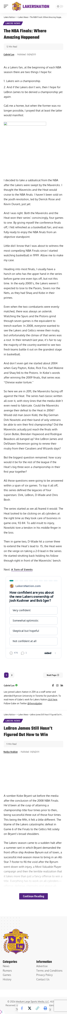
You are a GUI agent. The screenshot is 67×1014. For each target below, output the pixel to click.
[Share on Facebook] (22, 1008)
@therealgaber (34, 703)
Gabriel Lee (9, 54)
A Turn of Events (22, 569)
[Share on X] (30, 1008)
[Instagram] (57, 685)
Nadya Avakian (11, 751)
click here (52, 699)
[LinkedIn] (61, 685)
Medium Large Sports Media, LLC (32, 1001)
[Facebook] (53, 685)
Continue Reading (33, 896)
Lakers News (13, 23)
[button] (7, 6)
